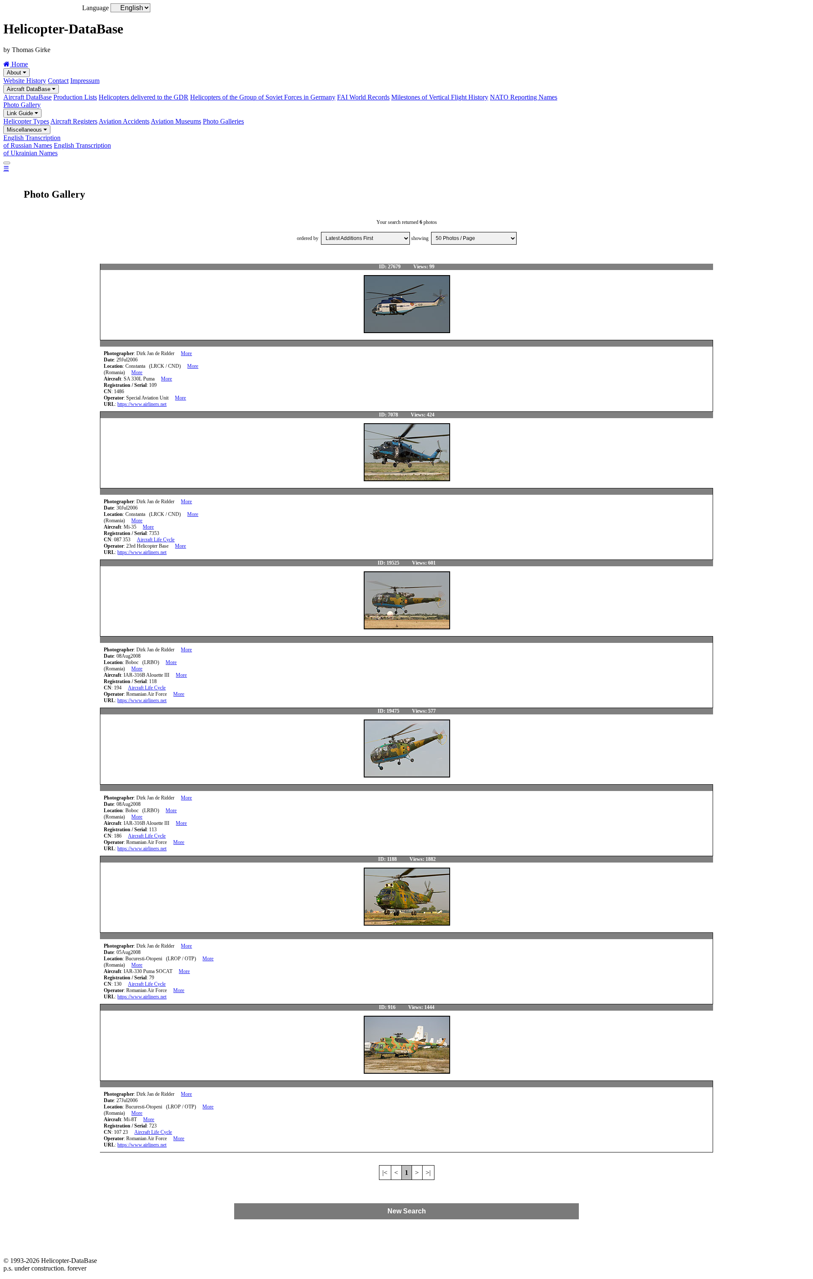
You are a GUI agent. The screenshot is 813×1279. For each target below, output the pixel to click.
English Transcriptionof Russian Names (32, 141)
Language (95, 7)
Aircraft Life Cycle (155, 540)
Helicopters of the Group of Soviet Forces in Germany (262, 97)
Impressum (85, 80)
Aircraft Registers (73, 121)
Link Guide (21, 113)
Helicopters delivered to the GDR (143, 97)
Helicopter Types (26, 121)
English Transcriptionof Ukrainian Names (57, 149)
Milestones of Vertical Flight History (439, 97)
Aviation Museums (176, 121)
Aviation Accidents (124, 121)
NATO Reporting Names (523, 97)
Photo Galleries (223, 121)
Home (19, 64)
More (186, 353)
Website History (24, 80)
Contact (58, 80)
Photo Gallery (22, 104)
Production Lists (75, 97)
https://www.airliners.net (141, 404)
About (15, 72)
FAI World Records (363, 97)
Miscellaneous (25, 130)
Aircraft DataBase (29, 89)
